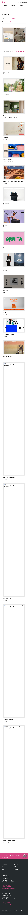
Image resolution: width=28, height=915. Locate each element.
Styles (21, 5)
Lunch (5, 225)
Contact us (5, 857)
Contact (16, 869)
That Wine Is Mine (9, 841)
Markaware (7, 598)
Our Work (4, 864)
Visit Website (5, 25)
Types (5, 5)
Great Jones (7, 159)
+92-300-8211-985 (6, 885)
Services (16, 864)
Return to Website (22, 2)
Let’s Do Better (8, 719)
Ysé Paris (6, 72)
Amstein (6, 203)
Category (13, 5)
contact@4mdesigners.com (9, 888)
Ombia (5, 291)
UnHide (5, 138)
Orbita (5, 247)
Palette (5, 116)
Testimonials (5, 867)
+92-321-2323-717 (6, 887)
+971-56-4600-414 (6, 902)
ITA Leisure (6, 94)
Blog (3, 869)
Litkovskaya (7, 269)
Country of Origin (9, 334)
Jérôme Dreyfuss (9, 477)
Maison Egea (7, 356)
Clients (16, 867)
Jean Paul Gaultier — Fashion (13, 181)
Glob (4, 313)
